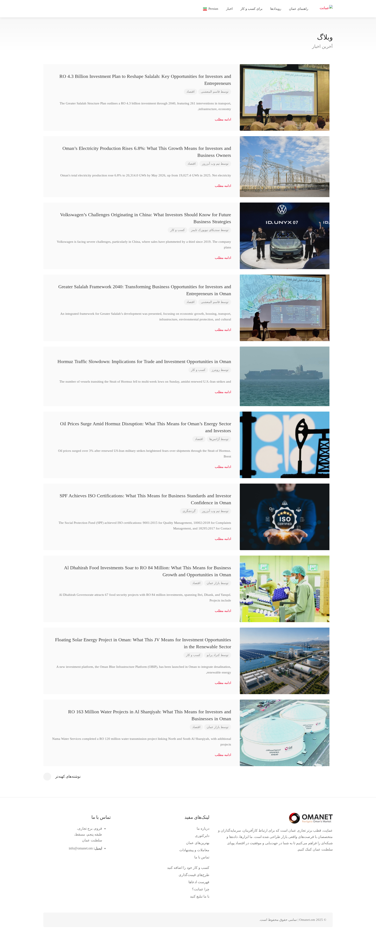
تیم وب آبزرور (211, 163)
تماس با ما (201, 857)
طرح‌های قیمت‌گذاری (194, 875)
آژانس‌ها (214, 439)
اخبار (229, 8)
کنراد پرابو (213, 655)
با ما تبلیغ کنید (199, 896)
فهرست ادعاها (198, 882)
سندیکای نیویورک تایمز (205, 230)
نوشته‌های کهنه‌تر (68, 776)
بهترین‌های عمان (197, 843)
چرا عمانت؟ (200, 889)
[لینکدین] (68, 920)
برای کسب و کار (251, 8)
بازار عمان (213, 583)
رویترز (216, 370)
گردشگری (189, 511)
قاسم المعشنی (210, 91)
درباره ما (203, 828)
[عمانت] (326, 7)
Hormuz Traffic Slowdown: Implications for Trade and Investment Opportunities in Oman (144, 361)
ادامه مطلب (223, 119)
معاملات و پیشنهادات (194, 850)
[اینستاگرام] (54, 920)
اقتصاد (190, 91)
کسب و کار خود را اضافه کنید (188, 867)
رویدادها (275, 8)
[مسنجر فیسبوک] (61, 920)
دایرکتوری (202, 836)
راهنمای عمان (298, 8)
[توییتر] (76, 920)
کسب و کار (177, 230)
